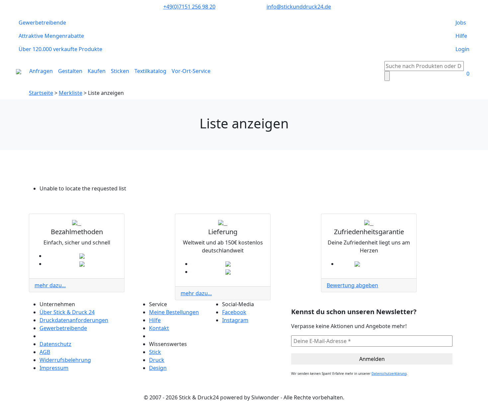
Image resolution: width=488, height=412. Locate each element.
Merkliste (70, 93)
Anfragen (41, 71)
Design (158, 368)
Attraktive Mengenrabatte (51, 35)
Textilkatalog (150, 71)
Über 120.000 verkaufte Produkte (60, 49)
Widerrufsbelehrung (65, 360)
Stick (155, 352)
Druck (156, 360)
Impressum (54, 368)
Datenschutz (55, 344)
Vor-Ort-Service (191, 71)
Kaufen (97, 71)
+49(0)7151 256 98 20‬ (189, 6)
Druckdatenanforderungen (74, 320)
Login (462, 49)
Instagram (235, 320)
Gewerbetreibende (42, 22)
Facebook (234, 312)
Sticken (120, 71)
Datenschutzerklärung (389, 373)
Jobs (460, 22)
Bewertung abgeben (352, 285)
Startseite (41, 93)
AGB (45, 352)
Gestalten (70, 71)
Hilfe (461, 35)
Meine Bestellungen (174, 312)
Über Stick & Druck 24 (67, 312)
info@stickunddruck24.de (299, 6)
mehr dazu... (50, 285)
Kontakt (159, 328)
